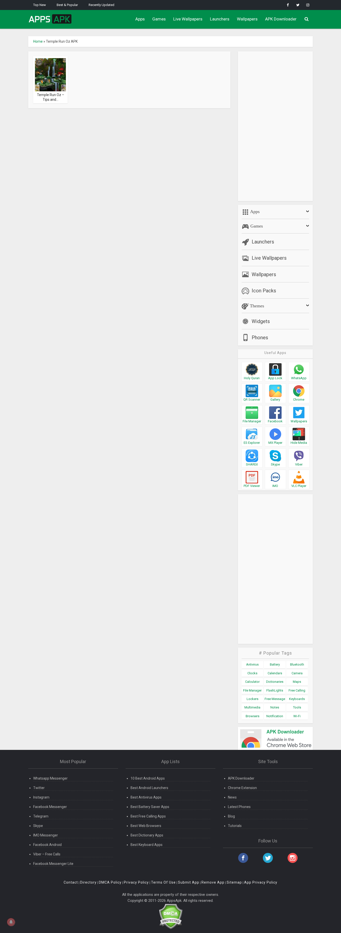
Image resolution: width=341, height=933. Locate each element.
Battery (275, 664)
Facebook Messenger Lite (53, 863)
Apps (140, 18)
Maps (297, 682)
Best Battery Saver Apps (150, 807)
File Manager (252, 690)
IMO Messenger (45, 835)
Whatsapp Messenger (50, 778)
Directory (88, 882)
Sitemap (234, 882)
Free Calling (297, 690)
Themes (256, 305)
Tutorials (235, 825)
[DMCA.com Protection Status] (171, 916)
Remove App (212, 882)
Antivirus (252, 664)
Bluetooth (297, 664)
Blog (231, 816)
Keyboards (297, 699)
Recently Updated (101, 5)
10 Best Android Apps (148, 778)
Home (38, 41)
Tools (297, 707)
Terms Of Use (163, 882)
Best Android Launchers (149, 788)
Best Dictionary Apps (147, 835)
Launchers (219, 18)
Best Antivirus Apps (146, 797)
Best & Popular (67, 5)
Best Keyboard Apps (147, 844)
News (232, 797)
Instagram (41, 797)
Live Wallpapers (187, 18)
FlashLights (274, 690)
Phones (260, 338)
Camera (297, 673)
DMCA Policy (110, 882)
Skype (38, 825)
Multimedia (252, 707)
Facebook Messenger (50, 807)
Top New (39, 5)
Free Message (275, 699)
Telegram (40, 816)
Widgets (261, 321)
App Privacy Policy (260, 882)
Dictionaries (274, 682)
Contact (71, 882)
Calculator (252, 682)
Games (159, 18)
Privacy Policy (136, 882)
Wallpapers (247, 18)
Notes (274, 707)
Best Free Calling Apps (148, 816)
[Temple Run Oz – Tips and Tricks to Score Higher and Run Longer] (50, 85)
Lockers (252, 699)
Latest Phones (239, 807)
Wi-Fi (297, 716)
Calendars (275, 673)
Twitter (39, 788)
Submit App (188, 882)
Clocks (252, 673)
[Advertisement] (275, 126)
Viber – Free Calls (46, 854)
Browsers (252, 716)
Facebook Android (47, 844)
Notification (274, 716)
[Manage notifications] (11, 922)
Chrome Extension (242, 788)
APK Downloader (281, 18)
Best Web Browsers (146, 825)
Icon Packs (264, 291)
